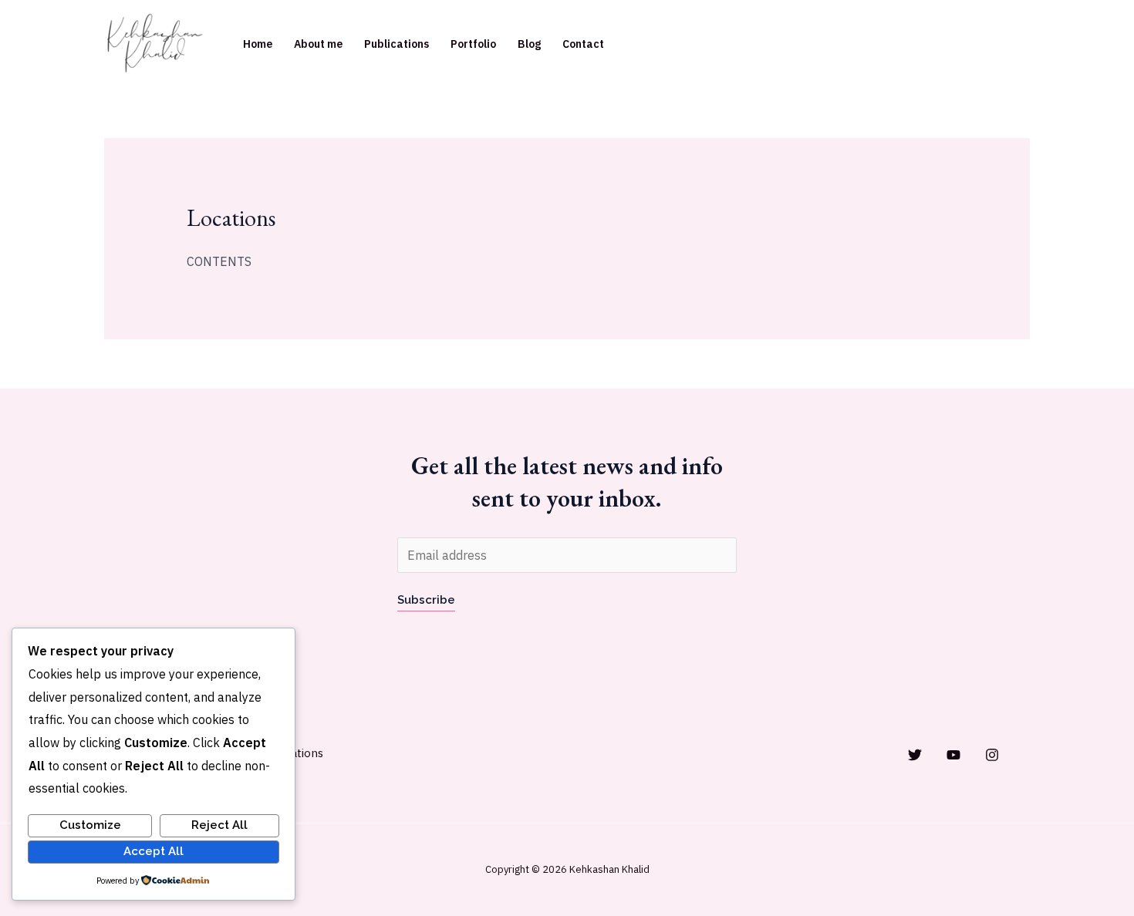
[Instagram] (992, 755)
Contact (583, 44)
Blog (529, 44)
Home (257, 44)
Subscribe (426, 600)
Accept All (153, 851)
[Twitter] (915, 755)
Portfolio (473, 44)
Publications (396, 44)
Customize (90, 825)
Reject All (219, 825)
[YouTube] (953, 755)
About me (318, 44)
